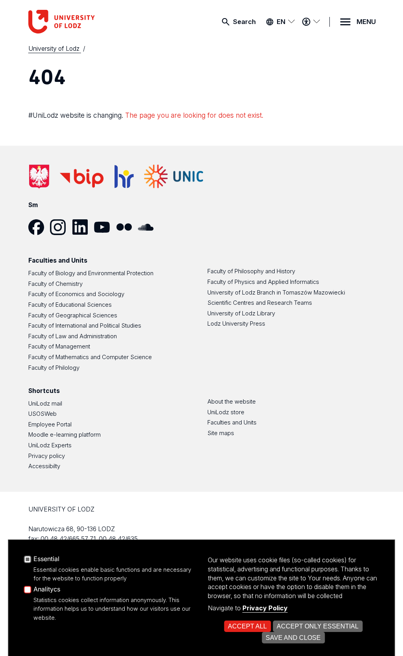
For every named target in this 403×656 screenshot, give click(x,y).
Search (244, 22)
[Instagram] (61, 227)
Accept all (247, 626)
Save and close (293, 637)
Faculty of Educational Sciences (70, 304)
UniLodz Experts (50, 445)
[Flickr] (127, 227)
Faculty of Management (59, 346)
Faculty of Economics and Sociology (76, 294)
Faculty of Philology (53, 367)
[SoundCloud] (149, 227)
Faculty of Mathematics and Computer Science (90, 357)
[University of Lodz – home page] (87, 21)
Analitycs (46, 589)
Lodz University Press (236, 323)
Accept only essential (318, 626)
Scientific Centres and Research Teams (259, 302)
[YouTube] (105, 227)
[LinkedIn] (83, 227)
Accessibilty (44, 466)
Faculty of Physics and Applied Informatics (263, 281)
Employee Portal (50, 424)
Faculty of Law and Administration (72, 336)
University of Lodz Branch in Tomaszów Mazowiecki (276, 292)
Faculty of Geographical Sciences (72, 315)
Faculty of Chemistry (55, 283)
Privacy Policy (265, 608)
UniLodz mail (45, 403)
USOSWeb (42, 413)
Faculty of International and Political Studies (84, 325)
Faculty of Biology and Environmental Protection (90, 273)
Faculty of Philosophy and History (251, 271)
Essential (46, 559)
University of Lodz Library (241, 313)
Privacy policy (46, 456)
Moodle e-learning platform (64, 434)
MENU (366, 22)
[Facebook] (39, 227)
